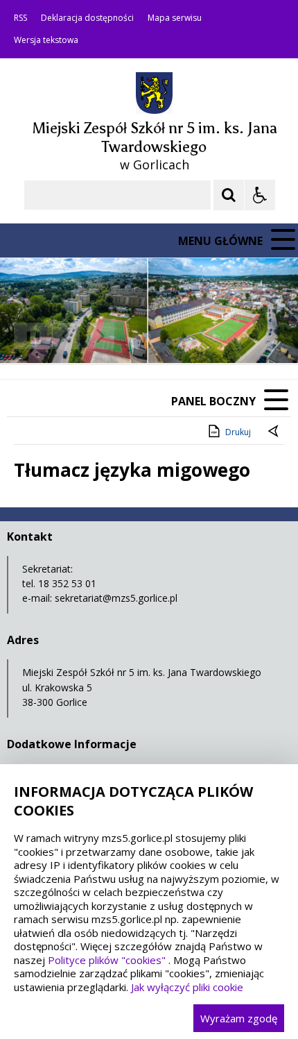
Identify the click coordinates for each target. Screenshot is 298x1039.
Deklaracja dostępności (87, 18)
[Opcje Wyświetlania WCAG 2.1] (260, 195)
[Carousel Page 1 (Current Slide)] (135, 336)
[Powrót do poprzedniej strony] (274, 432)
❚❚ (28, 335)
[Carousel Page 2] (148, 336)
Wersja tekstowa (46, 40)
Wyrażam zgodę (238, 1018)
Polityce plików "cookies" (107, 960)
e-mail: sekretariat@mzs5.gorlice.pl (99, 598)
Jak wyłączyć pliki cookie (187, 987)
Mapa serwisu (175, 18)
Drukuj (238, 432)
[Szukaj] (228, 195)
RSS (20, 18)
